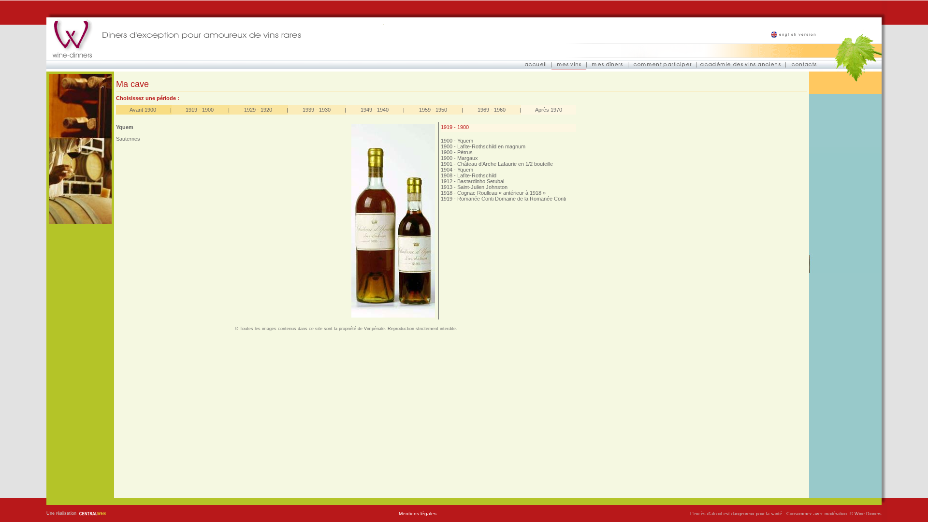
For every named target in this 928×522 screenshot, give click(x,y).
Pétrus (465, 152)
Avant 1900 (143, 110)
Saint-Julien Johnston (482, 187)
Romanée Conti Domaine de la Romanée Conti (511, 199)
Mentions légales (417, 513)
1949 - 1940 (375, 110)
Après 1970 (548, 110)
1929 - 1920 (258, 110)
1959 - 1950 (433, 110)
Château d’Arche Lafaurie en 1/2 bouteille (505, 164)
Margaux (467, 158)
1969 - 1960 (492, 110)
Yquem (465, 141)
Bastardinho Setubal (480, 181)
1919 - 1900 (200, 110)
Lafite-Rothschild (476, 175)
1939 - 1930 (317, 110)
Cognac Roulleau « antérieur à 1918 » (501, 193)
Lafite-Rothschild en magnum (491, 146)
